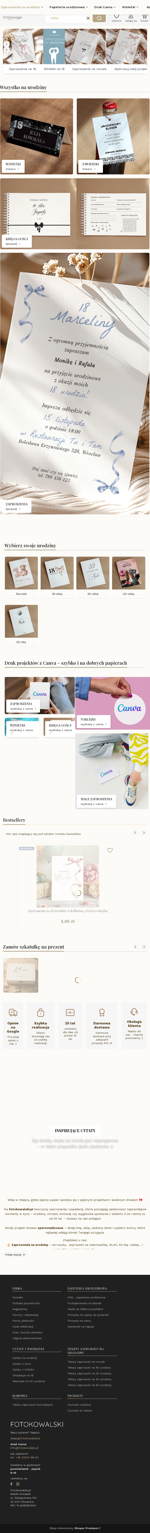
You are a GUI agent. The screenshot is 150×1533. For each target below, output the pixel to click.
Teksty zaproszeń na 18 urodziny (89, 1367)
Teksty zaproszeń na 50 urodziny (89, 1385)
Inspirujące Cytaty (75, 1130)
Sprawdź (12, 243)
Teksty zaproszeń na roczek (86, 1361)
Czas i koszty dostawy (27, 1332)
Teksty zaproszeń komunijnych (32, 1404)
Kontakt (17, 1297)
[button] (99, 18)
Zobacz (11, 169)
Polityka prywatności (26, 1303)
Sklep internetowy (74, 1528)
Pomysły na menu (79, 1320)
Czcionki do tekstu (80, 1410)
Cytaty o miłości (23, 1369)
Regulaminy (19, 1309)
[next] (7, 50)
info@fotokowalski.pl (24, 1447)
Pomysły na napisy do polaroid (88, 1314)
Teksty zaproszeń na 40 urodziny (89, 1379)
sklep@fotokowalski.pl (25, 1438)
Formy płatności (23, 1320)
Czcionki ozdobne (79, 1404)
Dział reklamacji (22, 1326)
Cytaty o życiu (21, 1363)
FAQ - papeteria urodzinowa (86, 1297)
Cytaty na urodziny (24, 1357)
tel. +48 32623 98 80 (24, 1457)
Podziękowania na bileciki (84, 1303)
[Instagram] (17, 1484)
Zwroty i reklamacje (25, 1314)
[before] (7, 44)
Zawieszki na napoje (81, 1326)
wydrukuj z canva (22, 708)
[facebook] (11, 1484)
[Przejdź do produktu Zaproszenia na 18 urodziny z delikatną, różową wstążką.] (68, 876)
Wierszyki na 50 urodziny (28, 1381)
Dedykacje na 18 (23, 1375)
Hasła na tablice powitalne (85, 1309)
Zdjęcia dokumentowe (27, 1338)
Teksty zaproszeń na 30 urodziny (89, 1373)
